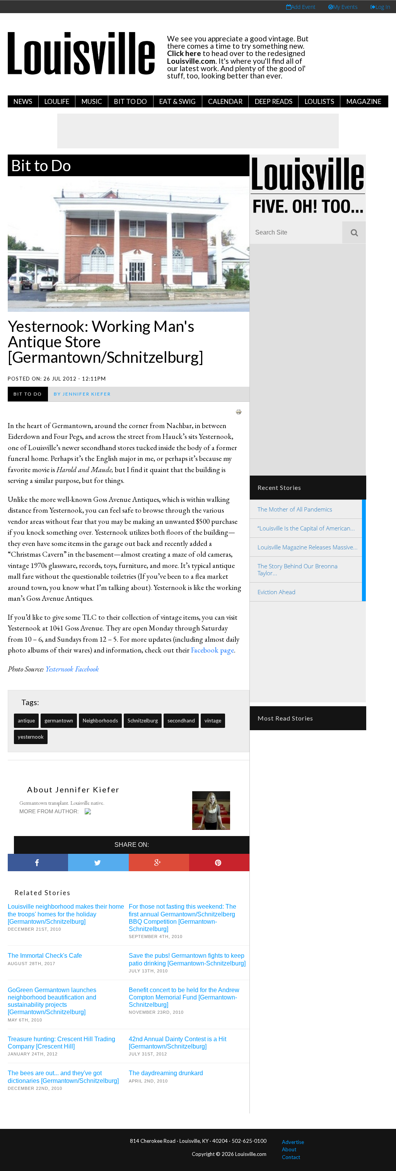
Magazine (363, 101)
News (23, 101)
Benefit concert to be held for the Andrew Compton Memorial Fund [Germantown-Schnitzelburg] (184, 997)
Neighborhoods (100, 720)
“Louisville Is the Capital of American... (306, 528)
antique (26, 720)
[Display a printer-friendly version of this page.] (239, 411)
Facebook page (212, 650)
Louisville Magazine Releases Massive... (308, 547)
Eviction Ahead (276, 592)
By (82, 394)
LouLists (319, 101)
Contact (291, 1157)
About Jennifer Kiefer (73, 789)
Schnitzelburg (143, 720)
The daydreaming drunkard (166, 1073)
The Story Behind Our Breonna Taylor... (298, 569)
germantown (58, 720)
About (289, 1149)
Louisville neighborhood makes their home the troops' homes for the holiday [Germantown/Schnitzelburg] (66, 914)
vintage (213, 720)
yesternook (31, 737)
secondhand (181, 720)
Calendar (225, 101)
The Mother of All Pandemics (295, 509)
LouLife (56, 101)
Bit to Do (130, 101)
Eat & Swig (177, 101)
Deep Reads (273, 101)
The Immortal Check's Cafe (45, 955)
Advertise (293, 1142)
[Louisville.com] (89, 811)
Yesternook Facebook (72, 669)
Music (92, 101)
